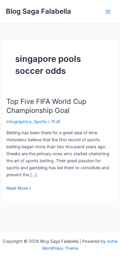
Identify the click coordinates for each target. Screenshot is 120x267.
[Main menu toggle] (108, 12)
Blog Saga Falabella (38, 11)
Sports (40, 121)
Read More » (18, 188)
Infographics (18, 121)
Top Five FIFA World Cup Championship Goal (46, 106)
